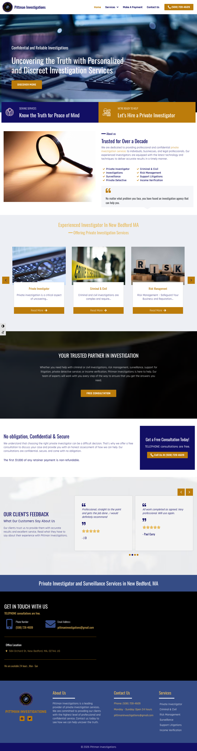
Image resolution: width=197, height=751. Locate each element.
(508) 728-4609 (24, 627)
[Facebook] (22, 718)
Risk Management (158, 288)
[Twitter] (29, 718)
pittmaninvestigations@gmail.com (76, 627)
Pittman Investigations (30, 7)
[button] (5, 280)
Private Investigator (39, 288)
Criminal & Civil (98, 288)
